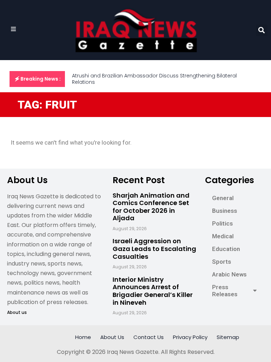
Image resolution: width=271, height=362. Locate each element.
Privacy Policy (190, 337)
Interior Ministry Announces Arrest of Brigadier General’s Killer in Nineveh (153, 291)
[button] (261, 30)
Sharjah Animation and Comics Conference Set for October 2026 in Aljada (151, 207)
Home (83, 337)
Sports (221, 261)
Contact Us (148, 337)
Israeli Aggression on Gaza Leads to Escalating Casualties (154, 249)
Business (224, 210)
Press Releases (224, 291)
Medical (223, 236)
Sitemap (228, 337)
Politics (222, 223)
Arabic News (229, 274)
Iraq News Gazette (132, 352)
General (223, 198)
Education (226, 248)
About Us (112, 337)
